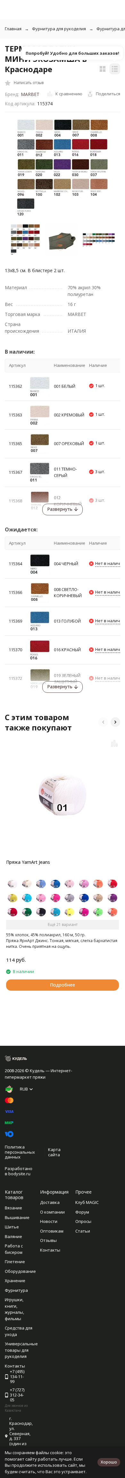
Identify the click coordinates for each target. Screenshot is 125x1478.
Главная (13, 29)
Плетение (15, 1261)
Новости (48, 1221)
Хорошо (109, 1462)
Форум (82, 1212)
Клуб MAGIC (87, 1202)
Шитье (12, 1227)
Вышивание (17, 1217)
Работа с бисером (14, 1249)
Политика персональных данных (20, 1152)
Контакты (50, 1250)
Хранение (15, 1280)
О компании (52, 1212)
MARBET (30, 94)
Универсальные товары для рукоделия (21, 1350)
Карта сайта (54, 1152)
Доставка (50, 1202)
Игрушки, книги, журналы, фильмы (14, 1309)
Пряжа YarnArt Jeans (28, 862)
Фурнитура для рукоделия (59, 29)
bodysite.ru (19, 1174)
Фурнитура (16, 1290)
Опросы (83, 1221)
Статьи (82, 1231)
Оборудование (20, 1271)
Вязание (13, 1208)
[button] (103, 722)
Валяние (13, 1236)
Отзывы (48, 1240)
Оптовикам (51, 1231)
